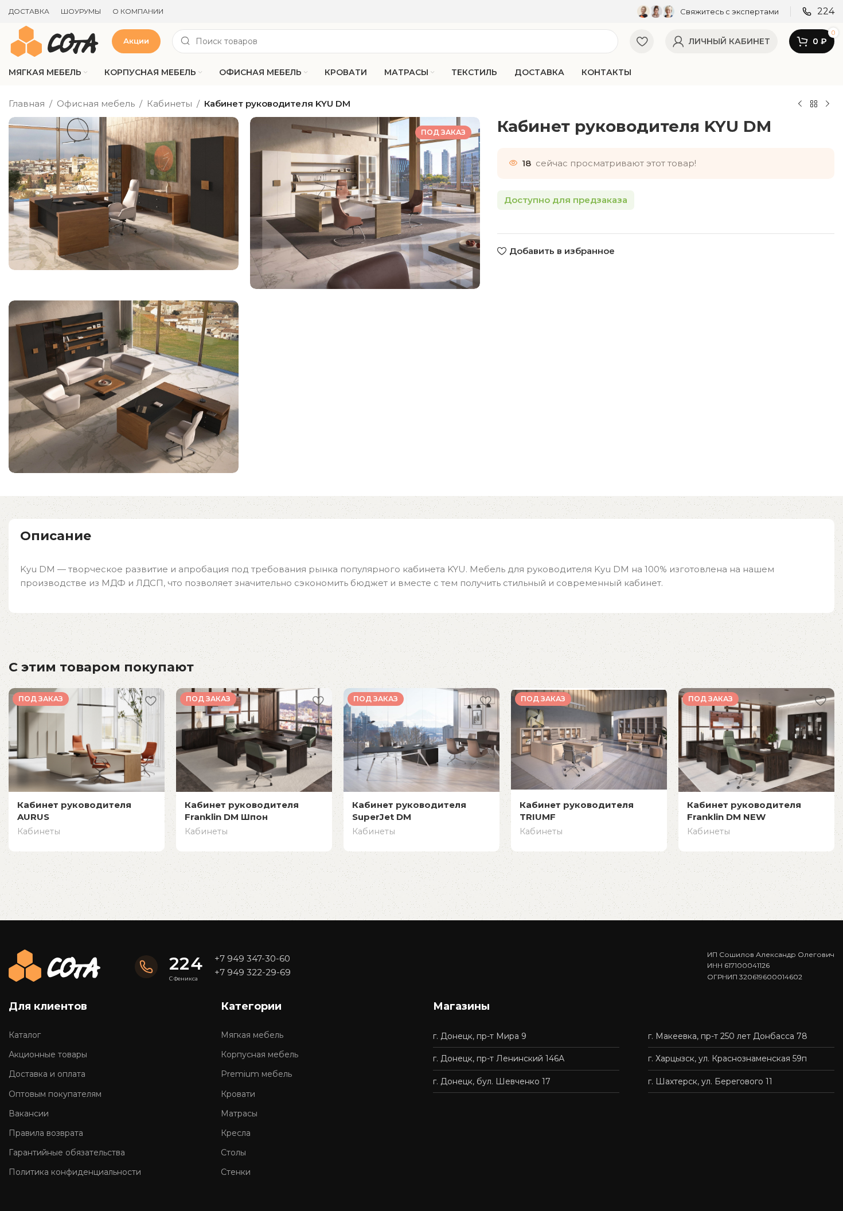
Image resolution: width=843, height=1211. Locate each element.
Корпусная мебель (259, 1054)
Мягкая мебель (252, 1035)
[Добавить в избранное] (150, 701)
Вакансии (29, 1113)
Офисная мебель (96, 103)
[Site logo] (54, 40)
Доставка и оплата (47, 1074)
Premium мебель (256, 1074)
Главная (27, 103)
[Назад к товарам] (814, 104)
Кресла (236, 1133)
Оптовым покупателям (55, 1094)
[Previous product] (800, 104)
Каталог (25, 1035)
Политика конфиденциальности (75, 1172)
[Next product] (827, 104)
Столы (233, 1152)
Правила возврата (46, 1133)
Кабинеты (169, 103)
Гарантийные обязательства (67, 1152)
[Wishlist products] (641, 41)
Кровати (238, 1094)
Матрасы (239, 1113)
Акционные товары (48, 1054)
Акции (136, 40)
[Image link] (54, 964)
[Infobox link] (708, 11)
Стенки (236, 1172)
